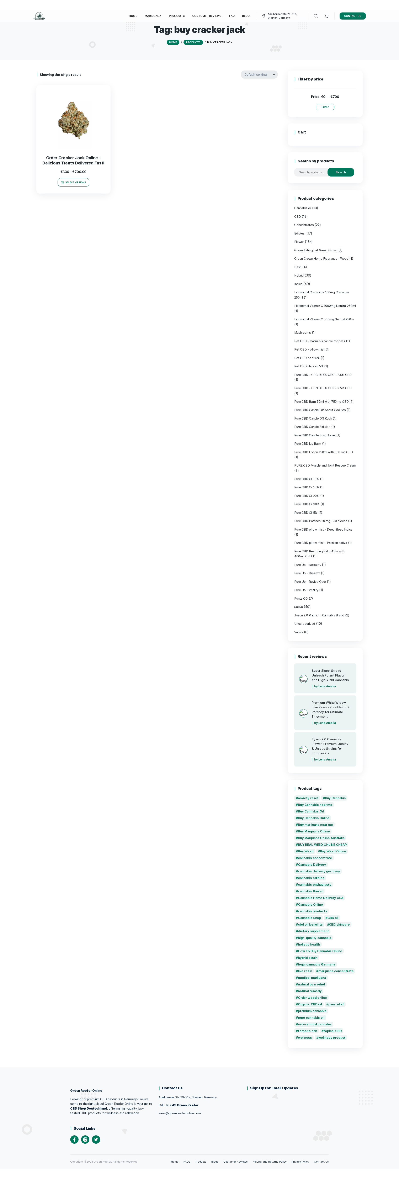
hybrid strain (308, 958)
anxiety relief (308, 798)
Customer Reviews (235, 1161)
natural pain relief (311, 984)
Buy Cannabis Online (313, 818)
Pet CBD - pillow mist (309, 349)
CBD (297, 217)
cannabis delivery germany (319, 871)
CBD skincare (339, 924)
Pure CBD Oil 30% (306, 504)
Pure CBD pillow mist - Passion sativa (320, 543)
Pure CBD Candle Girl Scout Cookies (320, 410)
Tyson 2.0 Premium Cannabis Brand (319, 615)
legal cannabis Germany (316, 964)
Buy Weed (306, 851)
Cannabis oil (302, 208)
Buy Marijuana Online (314, 831)
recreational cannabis (315, 1024)
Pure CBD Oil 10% (306, 479)
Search (341, 172)
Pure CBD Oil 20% (306, 496)
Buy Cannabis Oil (311, 811)
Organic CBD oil (310, 1004)
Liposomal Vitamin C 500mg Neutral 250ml (324, 319)
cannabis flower (310, 891)
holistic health (309, 944)
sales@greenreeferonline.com (180, 1113)
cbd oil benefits (310, 924)
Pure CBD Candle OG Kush (313, 418)
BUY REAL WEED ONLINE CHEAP (322, 845)
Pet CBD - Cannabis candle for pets (319, 341)
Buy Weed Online (333, 851)
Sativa (298, 607)
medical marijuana (312, 978)
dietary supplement (313, 931)
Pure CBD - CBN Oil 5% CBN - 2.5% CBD (323, 388)
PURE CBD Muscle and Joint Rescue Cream (325, 465)
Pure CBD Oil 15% (306, 487)
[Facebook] (74, 1139)
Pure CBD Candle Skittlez (312, 427)
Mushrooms (302, 333)
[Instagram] (85, 1139)
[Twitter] (96, 1139)
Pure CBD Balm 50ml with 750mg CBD (321, 402)
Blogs (214, 1161)
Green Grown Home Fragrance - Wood (321, 258)
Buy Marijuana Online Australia (321, 838)
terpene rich (307, 1031)
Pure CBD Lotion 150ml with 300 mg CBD (323, 452)
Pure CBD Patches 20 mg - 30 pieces (320, 521)
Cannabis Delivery (312, 865)
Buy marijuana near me (315, 825)
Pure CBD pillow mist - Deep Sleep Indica (323, 529)
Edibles (299, 233)
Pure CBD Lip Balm (307, 444)
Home (175, 1161)
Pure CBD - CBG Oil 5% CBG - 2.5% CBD (323, 375)
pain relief (336, 1004)
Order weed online (312, 998)
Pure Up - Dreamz (307, 573)
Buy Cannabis (335, 798)
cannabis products (312, 911)
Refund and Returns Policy (270, 1161)
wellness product (332, 1037)
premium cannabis (312, 1011)
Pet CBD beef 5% (307, 358)
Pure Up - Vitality (306, 590)
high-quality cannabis (314, 938)
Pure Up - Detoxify (307, 565)
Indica (298, 284)
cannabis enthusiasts (314, 884)
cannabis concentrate (315, 858)
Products (200, 1161)
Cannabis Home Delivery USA (321, 898)
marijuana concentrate (335, 971)
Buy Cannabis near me (315, 805)
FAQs (186, 1161)
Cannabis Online (310, 904)
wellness (305, 1037)
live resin (305, 971)
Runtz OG (301, 598)
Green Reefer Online (86, 1091)
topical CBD (333, 1031)
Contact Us (321, 1161)
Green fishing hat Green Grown (315, 250)
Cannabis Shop (309, 918)
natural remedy (310, 991)
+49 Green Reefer (184, 1105)
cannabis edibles (311, 878)
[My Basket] (326, 15)
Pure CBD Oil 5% (306, 513)
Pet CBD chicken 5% (308, 366)
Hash (297, 267)
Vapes (298, 632)
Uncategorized (304, 624)
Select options (75, 182)
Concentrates (304, 225)
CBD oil (333, 918)
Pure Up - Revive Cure (310, 582)
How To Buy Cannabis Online (320, 951)
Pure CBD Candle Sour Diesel (314, 435)
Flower (299, 242)
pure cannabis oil (311, 1018)
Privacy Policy (300, 1161)
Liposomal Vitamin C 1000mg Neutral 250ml (325, 306)
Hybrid (299, 275)
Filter (325, 107)
